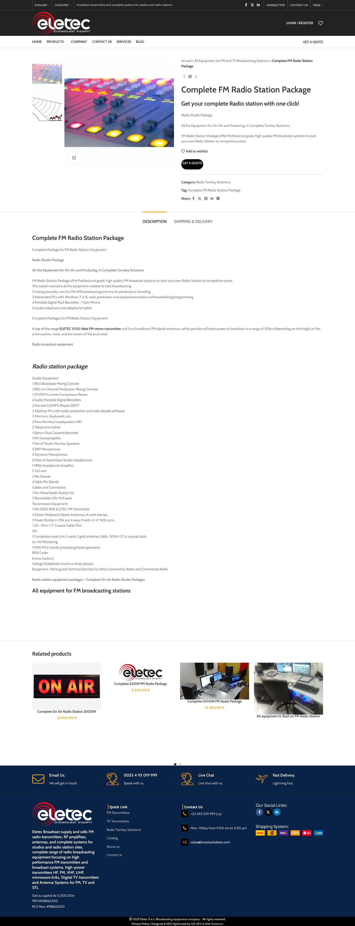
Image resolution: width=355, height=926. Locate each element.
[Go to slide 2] (180, 764)
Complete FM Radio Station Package (214, 190)
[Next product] (196, 77)
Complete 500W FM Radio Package (140, 683)
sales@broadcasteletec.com (210, 842)
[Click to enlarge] (74, 158)
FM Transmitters (118, 812)
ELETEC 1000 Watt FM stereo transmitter (90, 328)
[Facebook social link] (246, 5)
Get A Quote (192, 163)
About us (113, 846)
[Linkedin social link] (258, 5)
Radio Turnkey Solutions (213, 182)
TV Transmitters (118, 821)
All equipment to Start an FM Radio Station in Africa (288, 718)
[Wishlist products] (320, 23)
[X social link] (252, 5)
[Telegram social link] (218, 198)
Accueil (186, 61)
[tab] (154, 219)
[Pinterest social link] (206, 198)
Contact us (114, 855)
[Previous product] (184, 77)
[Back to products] (190, 77)
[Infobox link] (65, 779)
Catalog (112, 838)
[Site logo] (61, 22)
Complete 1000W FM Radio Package (214, 701)
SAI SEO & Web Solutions (207, 924)
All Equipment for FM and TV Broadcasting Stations (232, 61)
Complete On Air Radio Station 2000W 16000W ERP (66, 714)
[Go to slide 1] (175, 764)
